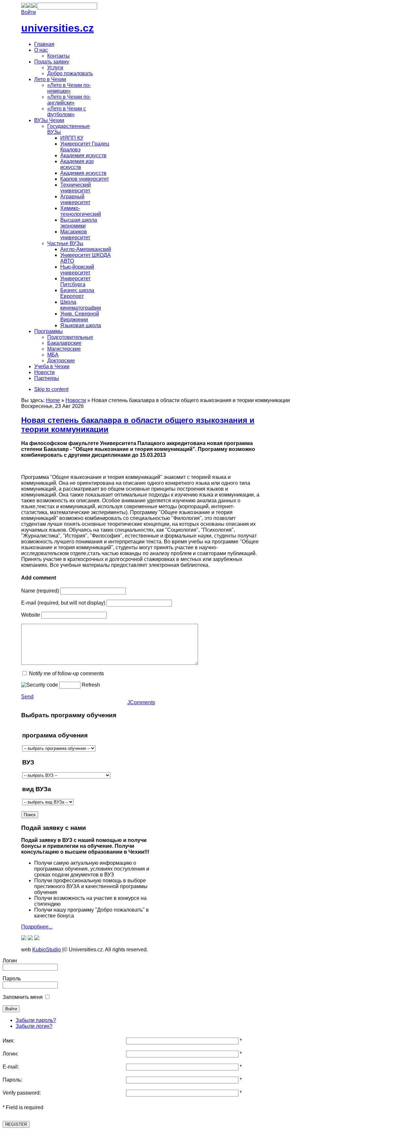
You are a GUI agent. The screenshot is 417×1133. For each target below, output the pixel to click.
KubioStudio (46, 949)
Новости (75, 400)
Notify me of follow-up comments (66, 673)
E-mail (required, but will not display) (63, 603)
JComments (141, 702)
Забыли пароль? (36, 1020)
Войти (28, 12)
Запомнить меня (23, 997)
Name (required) (40, 591)
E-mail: (11, 1067)
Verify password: (22, 1093)
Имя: (8, 1040)
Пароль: (12, 1080)
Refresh (91, 685)
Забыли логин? (34, 1026)
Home (53, 400)
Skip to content (51, 389)
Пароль (12, 978)
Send (27, 696)
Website (30, 615)
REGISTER (16, 1124)
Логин (10, 960)
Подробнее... (36, 927)
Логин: (10, 1053)
